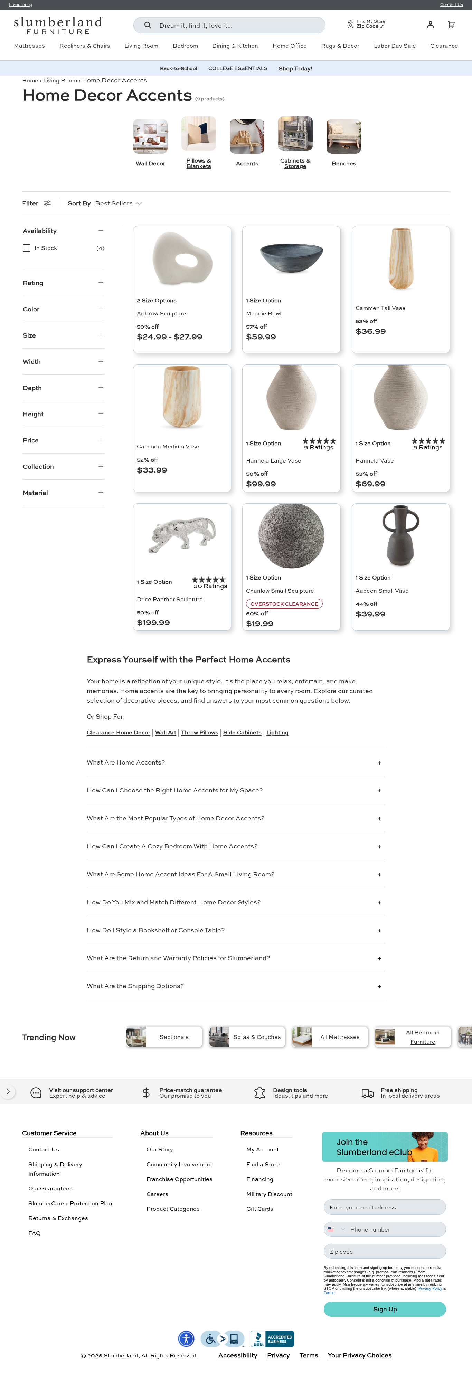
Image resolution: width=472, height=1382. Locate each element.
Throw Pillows (199, 732)
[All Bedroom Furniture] (385, 1037)
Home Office (290, 45)
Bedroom (185, 45)
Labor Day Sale (395, 45)
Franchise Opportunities (180, 1179)
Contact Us (43, 1149)
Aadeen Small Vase (382, 590)
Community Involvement (179, 1164)
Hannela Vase (375, 460)
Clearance (444, 45)
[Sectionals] (136, 1037)
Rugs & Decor (340, 45)
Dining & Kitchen (235, 45)
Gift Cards (259, 1209)
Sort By (79, 202)
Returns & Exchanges (58, 1218)
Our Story (160, 1149)
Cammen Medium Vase (168, 446)
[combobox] (229, 25)
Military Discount (269, 1194)
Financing (259, 1179)
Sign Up (385, 1309)
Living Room (141, 45)
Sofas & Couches (257, 1037)
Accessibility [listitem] (237, 1355)
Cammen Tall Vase (381, 308)
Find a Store (263, 1164)
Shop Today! (295, 68)
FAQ (34, 1233)
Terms (329, 1293)
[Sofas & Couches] (219, 1037)
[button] (451, 24)
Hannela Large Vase (273, 460)
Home (30, 80)
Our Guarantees (50, 1188)
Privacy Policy (430, 1288)
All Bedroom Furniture (423, 1036)
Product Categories (173, 1209)
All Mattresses (340, 1037)
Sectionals (174, 1037)
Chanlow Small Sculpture (280, 590)
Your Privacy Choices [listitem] (360, 1355)
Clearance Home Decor (118, 732)
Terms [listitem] (309, 1355)
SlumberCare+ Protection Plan (70, 1203)
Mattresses (29, 45)
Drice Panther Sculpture (170, 599)
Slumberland (121, 1355)
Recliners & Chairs (84, 45)
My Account (262, 1149)
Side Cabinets (242, 732)
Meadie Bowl (263, 313)
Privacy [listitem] (278, 1355)
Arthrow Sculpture (161, 313)
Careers (157, 1194)
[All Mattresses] (302, 1037)
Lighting (277, 732)
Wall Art (165, 732)
